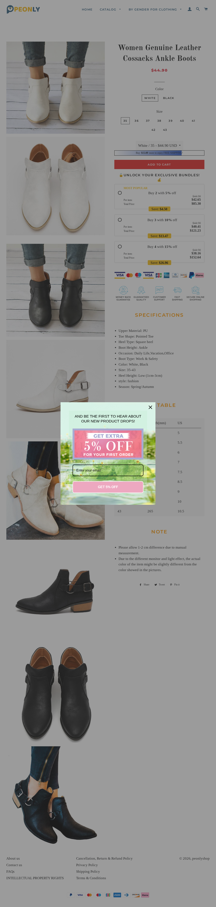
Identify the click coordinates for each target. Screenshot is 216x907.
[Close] (150, 407)
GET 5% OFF (108, 487)
